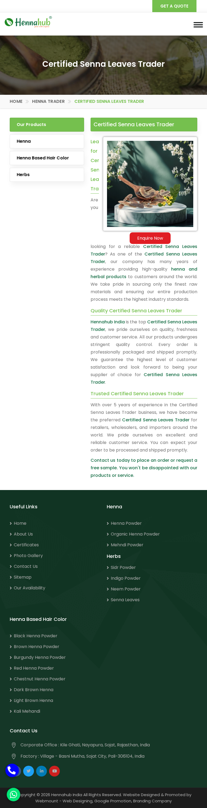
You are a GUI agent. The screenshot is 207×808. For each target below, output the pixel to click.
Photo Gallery (28, 555)
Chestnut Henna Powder (39, 679)
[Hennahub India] (28, 21)
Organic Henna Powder (135, 534)
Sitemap (23, 577)
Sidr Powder (123, 567)
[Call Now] (12, 773)
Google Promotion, (113, 801)
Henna (24, 141)
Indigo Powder (126, 578)
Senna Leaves (125, 600)
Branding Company (152, 801)
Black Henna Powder (35, 636)
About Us (23, 534)
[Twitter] (28, 771)
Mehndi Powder (127, 545)
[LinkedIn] (41, 771)
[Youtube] (54, 771)
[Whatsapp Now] (13, 794)
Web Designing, (78, 801)
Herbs (23, 175)
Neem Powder (126, 589)
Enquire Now (150, 238)
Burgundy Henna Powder (40, 657)
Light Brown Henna (33, 700)
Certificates (26, 545)
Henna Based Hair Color (43, 158)
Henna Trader (48, 101)
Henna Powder (126, 523)
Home (16, 101)
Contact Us (26, 566)
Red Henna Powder (34, 668)
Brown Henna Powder (36, 646)
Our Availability (29, 588)
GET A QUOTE (174, 6)
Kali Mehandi (27, 711)
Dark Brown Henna (33, 690)
